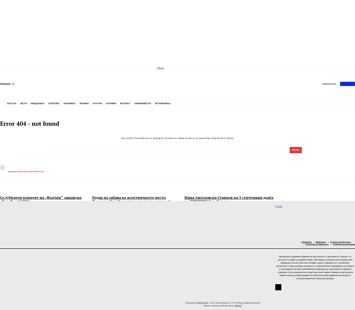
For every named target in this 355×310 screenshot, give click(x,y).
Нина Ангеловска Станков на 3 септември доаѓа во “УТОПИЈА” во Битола (228, 199)
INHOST (238, 306)
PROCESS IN (203, 303)
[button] (7, 84)
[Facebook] (278, 287)
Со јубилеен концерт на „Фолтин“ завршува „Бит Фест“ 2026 (40, 199)
